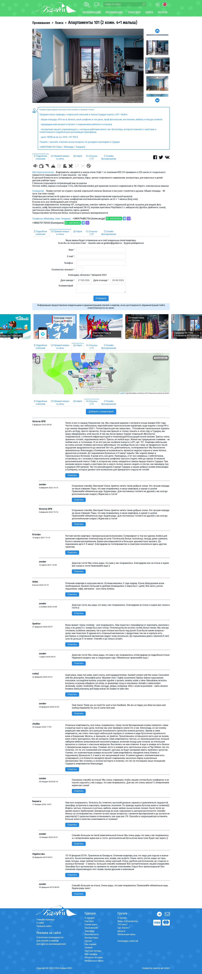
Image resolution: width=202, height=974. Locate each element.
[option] (88, 66)
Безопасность (92, 934)
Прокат (88, 941)
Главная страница (45, 919)
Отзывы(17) (92, 157)
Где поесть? (123, 927)
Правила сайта (43, 926)
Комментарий (66, 285)
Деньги (121, 931)
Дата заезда (67, 280)
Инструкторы (91, 937)
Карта (149, 12)
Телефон (69, 263)
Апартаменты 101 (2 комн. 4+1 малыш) (102, 22)
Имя (71, 250)
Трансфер (89, 931)
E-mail (70, 256)
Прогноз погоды (93, 951)
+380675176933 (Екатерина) (48, 222)
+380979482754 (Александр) (89, 218)
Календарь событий (127, 941)
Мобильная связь (126, 934)
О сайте (40, 923)
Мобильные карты (94, 960)
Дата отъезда (101, 280)
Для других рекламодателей (51, 944)
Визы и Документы (127, 921)
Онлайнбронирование (108, 157)
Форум (162, 12)
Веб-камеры (91, 954)
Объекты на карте (94, 957)
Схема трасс (91, 924)
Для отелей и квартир (47, 940)
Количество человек (63, 269)
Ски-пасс (89, 921)
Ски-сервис (90, 944)
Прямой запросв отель (61, 157)
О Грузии (121, 918)
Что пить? (122, 924)
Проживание (41, 23)
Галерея (89, 947)
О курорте (90, 918)
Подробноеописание (41, 157)
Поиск (59, 23)
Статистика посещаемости (49, 937)
